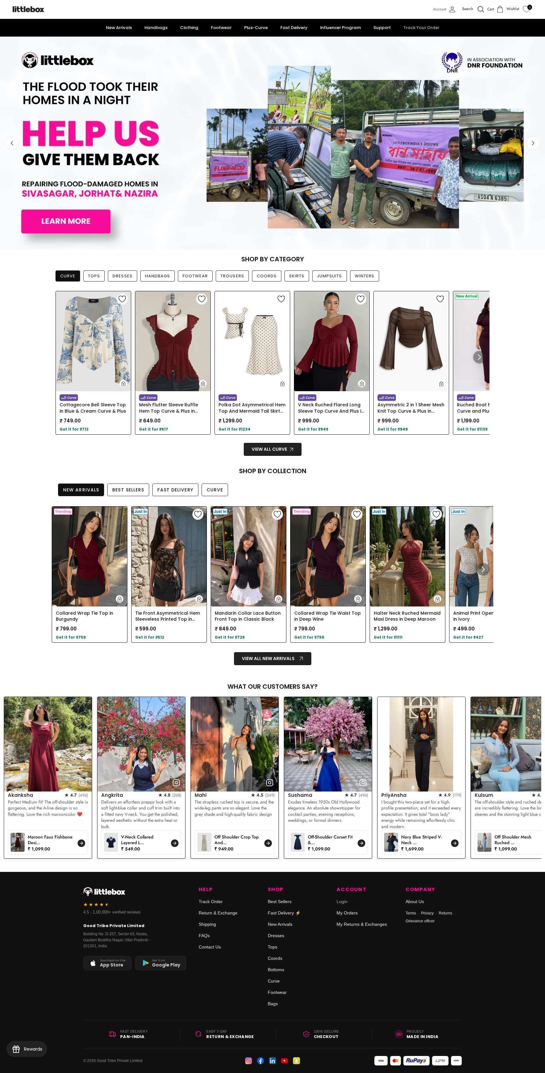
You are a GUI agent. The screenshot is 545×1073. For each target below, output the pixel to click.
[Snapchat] (296, 1060)
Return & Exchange (218, 912)
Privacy (427, 913)
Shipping (207, 924)
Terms (411, 913)
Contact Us (210, 946)
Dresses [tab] (122, 276)
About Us (415, 901)
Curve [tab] (67, 276)
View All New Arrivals (268, 658)
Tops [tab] (94, 276)
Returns (445, 913)
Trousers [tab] (232, 276)
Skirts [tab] (296, 276)
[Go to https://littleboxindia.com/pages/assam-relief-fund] (272, 143)
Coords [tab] (267, 276)
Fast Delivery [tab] (175, 490)
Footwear (277, 992)
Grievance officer (420, 921)
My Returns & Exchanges (362, 924)
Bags (273, 1003)
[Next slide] (533, 143)
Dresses (276, 935)
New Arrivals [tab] (81, 490)
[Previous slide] (12, 143)
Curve (274, 980)
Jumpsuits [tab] (329, 276)
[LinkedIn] (272, 1060)
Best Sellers (279, 901)
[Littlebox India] (28, 9)
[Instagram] (248, 1060)
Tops (272, 946)
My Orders (347, 912)
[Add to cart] (123, 383)
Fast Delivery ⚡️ (284, 912)
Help (206, 889)
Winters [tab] (364, 276)
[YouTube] (284, 1060)
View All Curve (270, 449)
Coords (275, 958)
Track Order (211, 901)
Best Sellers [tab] (128, 490)
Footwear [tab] (195, 276)
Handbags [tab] (157, 276)
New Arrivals (280, 924)
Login (342, 901)
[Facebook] (260, 1060)
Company (421, 889)
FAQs (204, 935)
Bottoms (276, 969)
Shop (276, 889)
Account (351, 889)
